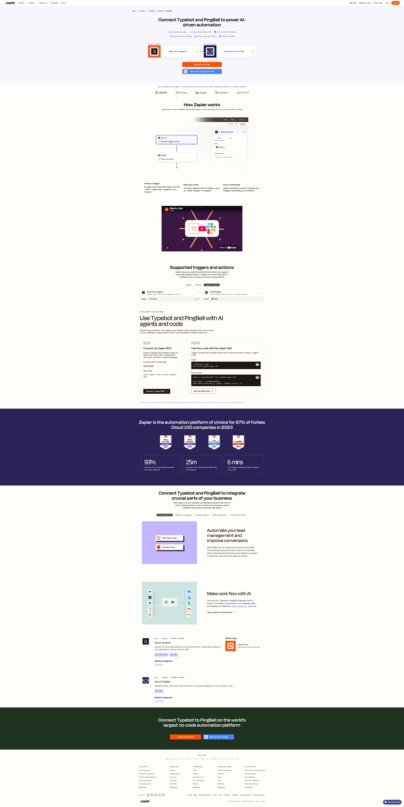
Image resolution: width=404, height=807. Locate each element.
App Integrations (246, 795)
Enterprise (227, 795)
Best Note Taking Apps (252, 780)
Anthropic (243, 606)
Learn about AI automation (219, 612)
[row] (162, 138)
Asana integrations (145, 784)
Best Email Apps (250, 774)
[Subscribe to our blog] (163, 795)
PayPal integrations (145, 780)
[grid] (162, 138)
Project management (224, 770)
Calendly (196, 774)
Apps (134, 11)
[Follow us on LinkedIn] (151, 795)
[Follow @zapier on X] (155, 795)
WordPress (173, 780)
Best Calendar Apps (251, 784)
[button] (202, 71)
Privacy (262, 801)
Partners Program (259, 795)
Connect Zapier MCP (155, 391)
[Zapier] (9, 2)
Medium (195, 784)
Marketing (221, 784)
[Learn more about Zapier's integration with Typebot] (145, 641)
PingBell (152, 11)
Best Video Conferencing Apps (255, 770)
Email (219, 777)
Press (215, 795)
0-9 (167, 759)
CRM (219, 780)
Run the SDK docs (202, 391)
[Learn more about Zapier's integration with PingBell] (145, 680)
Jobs (220, 795)
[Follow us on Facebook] (147, 795)
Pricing (190, 795)
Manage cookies (247, 801)
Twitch (195, 770)
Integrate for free (202, 64)
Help (175, 655)
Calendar (221, 774)
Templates (235, 795)
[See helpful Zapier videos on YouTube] (159, 795)
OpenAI (234, 606)
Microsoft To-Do (198, 777)
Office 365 (173, 784)
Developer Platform (205, 795)
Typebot (142, 11)
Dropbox (172, 770)
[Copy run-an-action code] (257, 377)
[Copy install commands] (257, 364)
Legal (257, 801)
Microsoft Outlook (198, 780)
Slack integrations (145, 770)
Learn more (163, 655)
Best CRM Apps (250, 777)
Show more (142, 787)
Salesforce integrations (146, 774)
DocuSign (173, 777)
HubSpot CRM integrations (148, 777)
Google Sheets (175, 774)
